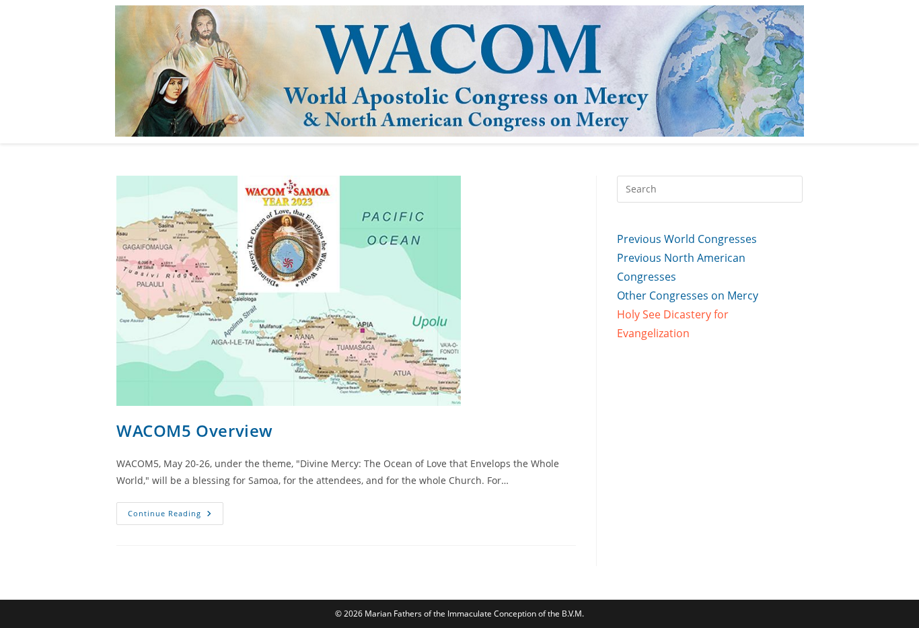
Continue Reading (175, 516)
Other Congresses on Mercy (687, 295)
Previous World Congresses (687, 239)
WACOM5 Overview (194, 430)
